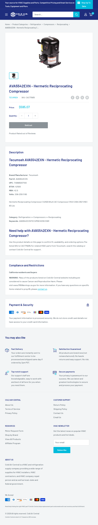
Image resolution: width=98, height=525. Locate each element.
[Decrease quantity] (21, 115)
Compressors (49, 24)
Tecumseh (13, 97)
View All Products (13, 439)
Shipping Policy (60, 409)
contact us (42, 289)
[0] (90, 14)
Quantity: (13, 115)
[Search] (76, 14)
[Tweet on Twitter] (82, 97)
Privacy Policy (11, 413)
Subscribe (61, 450)
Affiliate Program (12, 443)
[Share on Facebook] (72, 97)
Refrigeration (35, 24)
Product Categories (20, 24)
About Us (9, 405)
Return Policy (59, 405)
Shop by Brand (11, 435)
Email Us (57, 417)
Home (7, 24)
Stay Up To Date (86, 4)
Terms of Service (12, 409)
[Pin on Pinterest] (77, 97)
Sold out (28, 125)
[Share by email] (87, 97)
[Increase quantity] (35, 115)
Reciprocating (62, 24)
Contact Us (58, 413)
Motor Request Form (14, 431)
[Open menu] (6, 15)
